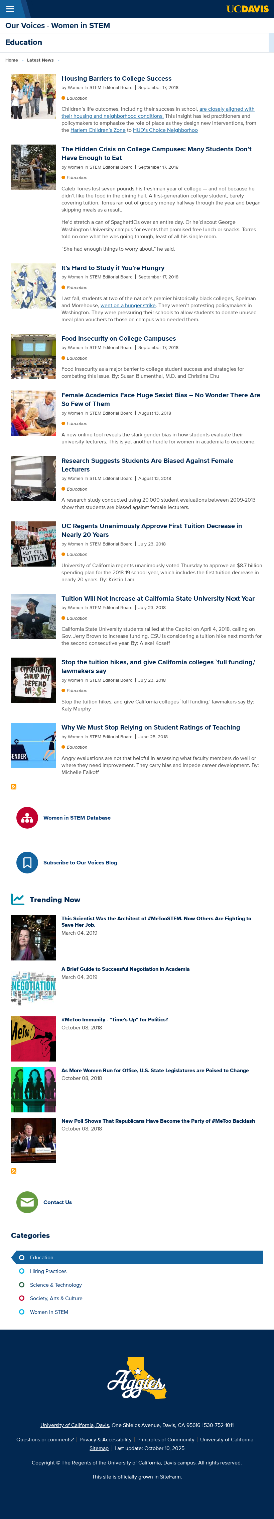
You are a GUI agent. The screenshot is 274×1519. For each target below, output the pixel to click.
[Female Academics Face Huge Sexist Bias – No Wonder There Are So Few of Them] (33, 412)
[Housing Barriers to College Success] (33, 96)
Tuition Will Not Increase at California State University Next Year (158, 598)
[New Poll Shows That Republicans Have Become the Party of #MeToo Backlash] (33, 1139)
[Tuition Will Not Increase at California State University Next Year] (33, 616)
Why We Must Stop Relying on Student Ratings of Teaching (150, 727)
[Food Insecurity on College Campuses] (33, 356)
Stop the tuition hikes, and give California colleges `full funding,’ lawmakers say (158, 666)
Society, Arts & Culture (56, 1298)
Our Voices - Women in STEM (57, 25)
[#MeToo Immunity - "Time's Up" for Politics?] (33, 1038)
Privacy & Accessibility (106, 1439)
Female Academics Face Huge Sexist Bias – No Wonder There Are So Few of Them (160, 399)
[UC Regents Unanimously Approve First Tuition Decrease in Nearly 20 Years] (33, 543)
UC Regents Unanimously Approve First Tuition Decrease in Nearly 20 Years (151, 530)
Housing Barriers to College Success (116, 78)
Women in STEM (49, 1312)
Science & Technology (56, 1285)
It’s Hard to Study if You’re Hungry (112, 268)
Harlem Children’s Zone (98, 130)
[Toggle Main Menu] (10, 9)
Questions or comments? (45, 1439)
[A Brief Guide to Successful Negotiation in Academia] (33, 988)
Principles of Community (165, 1439)
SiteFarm (170, 1476)
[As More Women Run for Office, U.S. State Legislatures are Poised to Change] (33, 1089)
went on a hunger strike (128, 305)
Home (11, 60)
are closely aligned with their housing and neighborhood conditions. (158, 112)
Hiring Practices (48, 1271)
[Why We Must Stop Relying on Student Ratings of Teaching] (33, 745)
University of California (226, 1439)
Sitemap (99, 1448)
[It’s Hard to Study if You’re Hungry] (33, 285)
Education (77, 98)
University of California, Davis (74, 1425)
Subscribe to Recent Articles (13, 1171)
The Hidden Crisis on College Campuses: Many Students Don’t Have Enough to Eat (156, 153)
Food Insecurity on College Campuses (118, 338)
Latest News (40, 60)
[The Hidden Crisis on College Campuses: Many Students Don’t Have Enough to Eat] (33, 166)
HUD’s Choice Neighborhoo (165, 130)
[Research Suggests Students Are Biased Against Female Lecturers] (33, 478)
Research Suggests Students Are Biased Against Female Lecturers (147, 464)
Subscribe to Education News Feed (13, 786)
